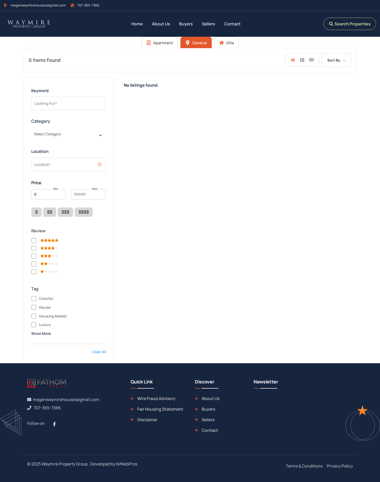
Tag (35, 289)
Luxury (45, 324)
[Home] (28, 24)
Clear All (99, 351)
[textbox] (47, 134)
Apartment (163, 43)
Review (38, 231)
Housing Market (53, 316)
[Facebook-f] (54, 424)
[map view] (311, 60)
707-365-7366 (47, 408)
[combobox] (66, 134)
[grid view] (293, 60)
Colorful (46, 298)
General (199, 43)
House (44, 307)
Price (36, 183)
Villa (229, 43)
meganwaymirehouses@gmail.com (66, 399)
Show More (41, 333)
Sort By (333, 60)
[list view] (302, 60)
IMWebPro (125, 464)
